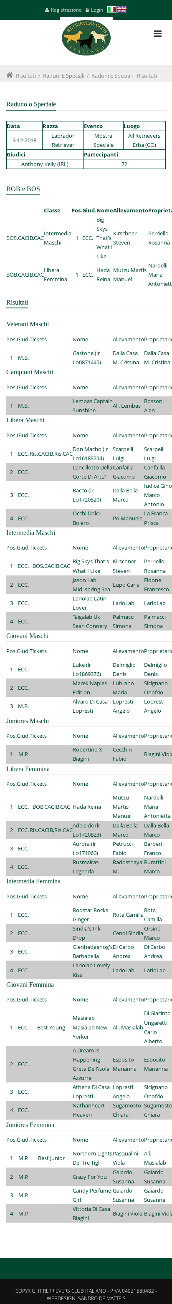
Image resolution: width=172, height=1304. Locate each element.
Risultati (26, 75)
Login (97, 9)
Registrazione (66, 9)
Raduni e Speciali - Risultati (124, 75)
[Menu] (158, 33)
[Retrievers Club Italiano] (86, 41)
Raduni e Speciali (63, 75)
